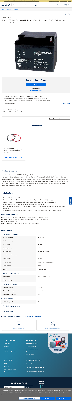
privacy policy (41, 390)
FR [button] (46, 1)
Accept (47, 398)
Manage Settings (29, 398)
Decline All (63, 398)
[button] (70, 201)
